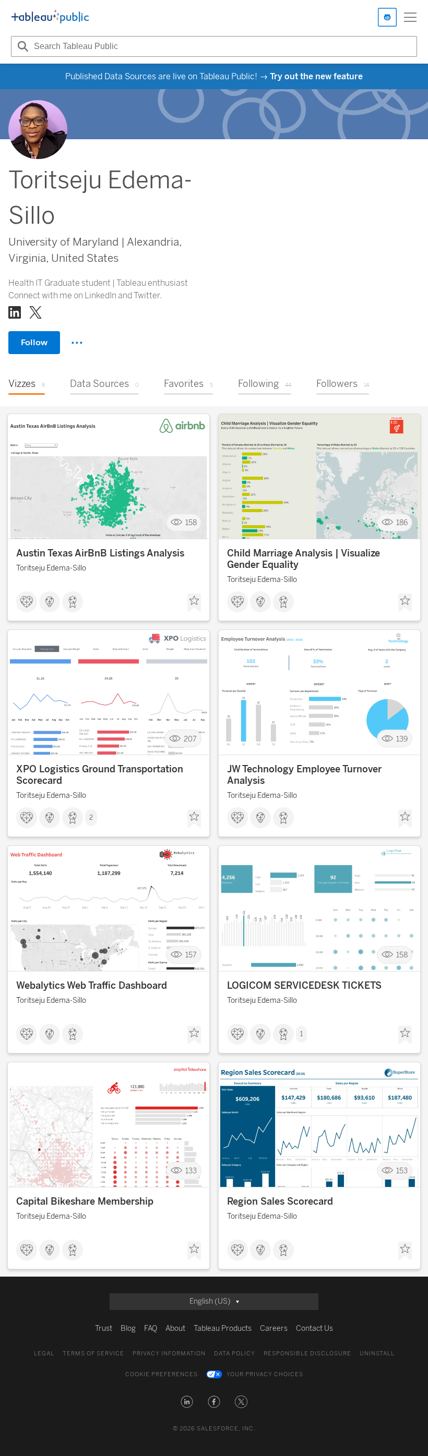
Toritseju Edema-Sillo (51, 568)
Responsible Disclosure (307, 1353)
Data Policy (234, 1353)
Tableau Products (223, 1328)
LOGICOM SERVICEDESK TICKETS (304, 985)
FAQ (150, 1328)
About (175, 1328)
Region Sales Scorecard (280, 1201)
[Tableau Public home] (50, 17)
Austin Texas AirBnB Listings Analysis (100, 553)
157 (191, 954)
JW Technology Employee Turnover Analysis (304, 774)
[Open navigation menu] (410, 17)
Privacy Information (169, 1353)
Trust (103, 1328)
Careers (274, 1328)
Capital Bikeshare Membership (84, 1201)
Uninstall (377, 1353)
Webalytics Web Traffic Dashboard (91, 985)
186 (402, 522)
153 (402, 1171)
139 (402, 738)
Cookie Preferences (161, 1374)
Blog (128, 1328)
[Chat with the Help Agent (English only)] (387, 17)
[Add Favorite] (194, 602)
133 (191, 1171)
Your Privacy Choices (265, 1374)
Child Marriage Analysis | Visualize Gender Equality (303, 559)
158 (191, 522)
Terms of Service (93, 1353)
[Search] (21, 46)
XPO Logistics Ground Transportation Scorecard (99, 774)
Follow (34, 342)
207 (190, 738)
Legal (44, 1353)
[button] (187, 1401)
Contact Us (314, 1328)
